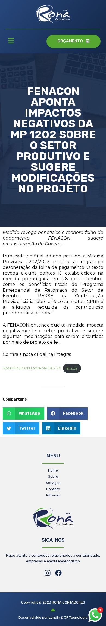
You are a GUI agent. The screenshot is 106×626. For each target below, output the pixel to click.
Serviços (53, 483)
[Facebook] (58, 573)
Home (53, 470)
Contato (53, 489)
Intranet (53, 495)
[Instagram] (47, 573)
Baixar (71, 368)
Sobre (53, 477)
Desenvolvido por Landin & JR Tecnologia (53, 617)
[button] (10, 41)
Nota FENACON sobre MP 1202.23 (31, 368)
